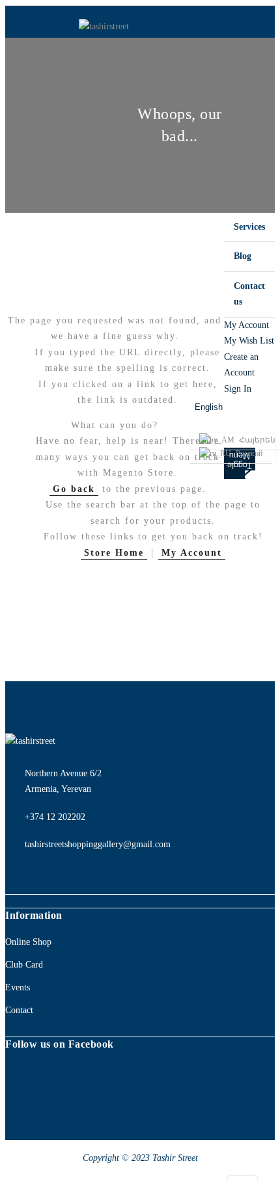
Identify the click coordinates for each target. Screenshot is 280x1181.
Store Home (114, 553)
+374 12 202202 (55, 817)
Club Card (24, 965)
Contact (19, 1010)
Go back (74, 489)
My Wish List (249, 341)
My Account (246, 325)
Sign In (237, 389)
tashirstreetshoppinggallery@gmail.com (98, 844)
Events (17, 987)
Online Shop (28, 942)
